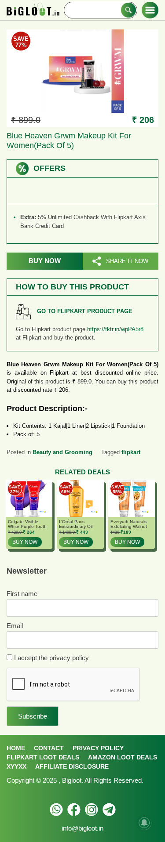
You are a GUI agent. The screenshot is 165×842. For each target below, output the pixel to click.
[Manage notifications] (144, 823)
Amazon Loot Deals (122, 757)
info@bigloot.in (82, 828)
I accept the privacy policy (50, 657)
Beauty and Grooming (62, 452)
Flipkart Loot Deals (43, 757)
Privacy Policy (98, 748)
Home (16, 748)
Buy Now (45, 260)
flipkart (130, 452)
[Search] (128, 10)
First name (22, 593)
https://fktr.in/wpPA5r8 (115, 329)
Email (15, 625)
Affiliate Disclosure (72, 766)
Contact (49, 748)
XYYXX (16, 766)
